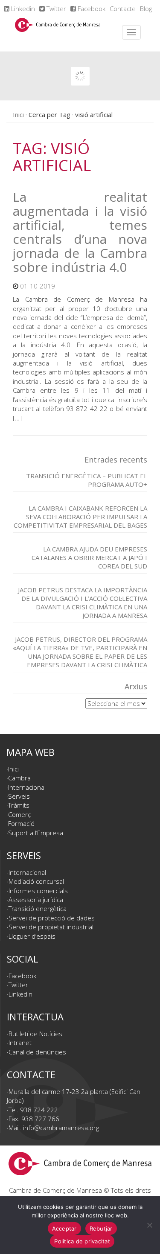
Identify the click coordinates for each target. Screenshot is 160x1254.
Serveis (19, 796)
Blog (146, 8)
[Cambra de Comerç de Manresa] (57, 32)
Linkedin (22, 8)
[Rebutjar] (149, 1225)
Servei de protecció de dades (52, 918)
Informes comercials (38, 890)
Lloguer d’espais (32, 936)
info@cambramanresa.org (61, 1127)
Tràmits (18, 805)
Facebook (90, 8)
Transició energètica (38, 908)
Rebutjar (101, 1228)
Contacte (123, 8)
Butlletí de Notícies (35, 1033)
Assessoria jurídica (36, 899)
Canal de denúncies (37, 1052)
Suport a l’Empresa (35, 832)
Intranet (20, 1042)
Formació (21, 823)
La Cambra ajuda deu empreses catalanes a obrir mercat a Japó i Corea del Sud (89, 557)
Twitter (55, 8)
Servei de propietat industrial (51, 927)
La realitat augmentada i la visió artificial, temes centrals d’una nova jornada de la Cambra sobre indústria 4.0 (80, 232)
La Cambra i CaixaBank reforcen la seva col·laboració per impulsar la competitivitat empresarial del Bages (80, 516)
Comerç (19, 814)
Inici (18, 114)
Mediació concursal (36, 881)
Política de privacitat (82, 1241)
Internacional (27, 787)
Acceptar (64, 1228)
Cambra (19, 778)
